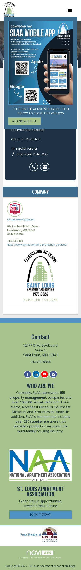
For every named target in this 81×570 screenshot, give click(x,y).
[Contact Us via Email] (53, 374)
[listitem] (34, 164)
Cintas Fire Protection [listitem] (20, 219)
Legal (72, 566)
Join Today (40, 514)
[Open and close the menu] (46, 10)
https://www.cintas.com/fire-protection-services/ (37, 244)
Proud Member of (31, 534)
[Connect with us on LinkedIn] (36, 374)
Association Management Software (40, 557)
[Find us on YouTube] (44, 374)
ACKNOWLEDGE (24, 121)
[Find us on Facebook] (27, 374)
